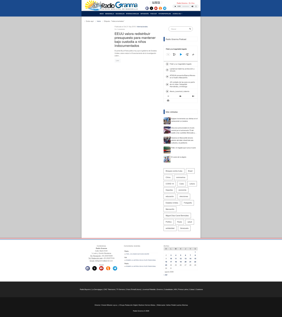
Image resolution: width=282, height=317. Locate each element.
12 (181, 258)
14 (190, 258)
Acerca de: (177, 14)
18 (176, 261)
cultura (192, 183)
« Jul (165, 274)
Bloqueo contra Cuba (174, 171)
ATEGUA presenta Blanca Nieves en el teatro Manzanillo (182, 76)
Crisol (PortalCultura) (133, 289)
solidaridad (170, 228)
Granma (160, 289)
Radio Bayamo (85, 289)
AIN (175, 289)
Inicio (102, 14)
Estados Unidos (172, 202)
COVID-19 (170, 183)
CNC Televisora (109, 289)
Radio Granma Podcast (176, 39)
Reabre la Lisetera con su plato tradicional (141, 260)
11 (176, 258)
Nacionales (120, 14)
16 (166, 261)
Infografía (145, 14)
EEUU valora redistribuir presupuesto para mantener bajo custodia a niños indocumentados (135, 39)
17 (171, 261)
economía (182, 190)
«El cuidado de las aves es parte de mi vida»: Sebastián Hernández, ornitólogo (182, 84)
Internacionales (132, 14)
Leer (117, 60)
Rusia (179, 222)
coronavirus (180, 177)
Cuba (181, 183)
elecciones (184, 196)
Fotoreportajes (165, 14)
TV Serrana (120, 289)
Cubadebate (168, 289)
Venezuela (184, 228)
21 (190, 261)
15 (195, 258)
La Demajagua (97, 289)
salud (190, 222)
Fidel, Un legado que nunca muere (137, 254)
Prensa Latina (183, 289)
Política (169, 222)
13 (185, 258)
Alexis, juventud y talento (179, 91)
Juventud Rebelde (148, 289)
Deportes (169, 190)
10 (171, 258)
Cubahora (199, 289)
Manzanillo (109, 14)
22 (195, 261)
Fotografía (188, 202)
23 (166, 265)
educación (170, 196)
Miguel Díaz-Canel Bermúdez (177, 215)
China (168, 177)
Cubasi (191, 289)
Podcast (153, 14)
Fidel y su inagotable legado (181, 64)
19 (181, 261)
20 (185, 261)
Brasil (190, 171)
